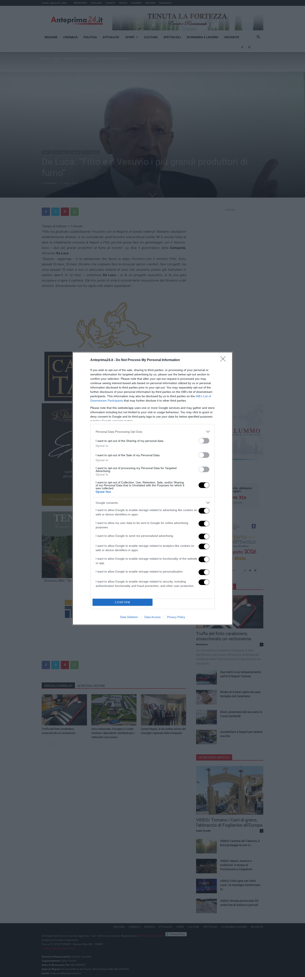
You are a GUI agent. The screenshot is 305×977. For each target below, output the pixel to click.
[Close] (224, 360)
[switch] (204, 441)
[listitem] (152, 431)
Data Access (152, 617)
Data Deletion (129, 617)
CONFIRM (122, 602)
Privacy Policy (176, 617)
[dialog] (152, 488)
